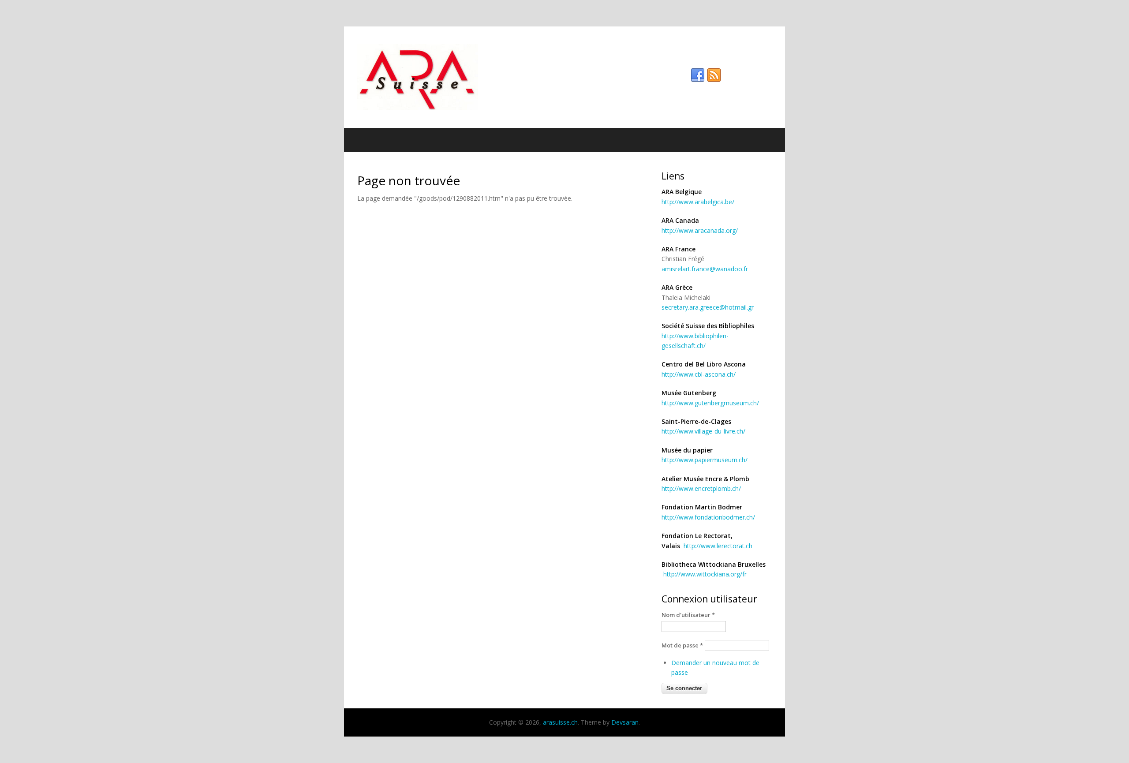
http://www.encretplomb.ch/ (701, 488)
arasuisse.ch (560, 722)
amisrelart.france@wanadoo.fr (705, 269)
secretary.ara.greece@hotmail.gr (708, 307)
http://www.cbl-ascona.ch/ (699, 374)
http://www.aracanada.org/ (700, 230)
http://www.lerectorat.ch (718, 546)
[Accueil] (564, 77)
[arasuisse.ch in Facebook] (698, 75)
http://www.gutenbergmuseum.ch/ (710, 403)
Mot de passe (682, 645)
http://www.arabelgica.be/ (698, 202)
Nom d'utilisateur (688, 615)
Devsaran (625, 722)
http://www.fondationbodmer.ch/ (708, 517)
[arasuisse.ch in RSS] (714, 75)
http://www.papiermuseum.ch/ (705, 460)
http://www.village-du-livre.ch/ (703, 431)
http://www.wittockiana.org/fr (705, 574)
